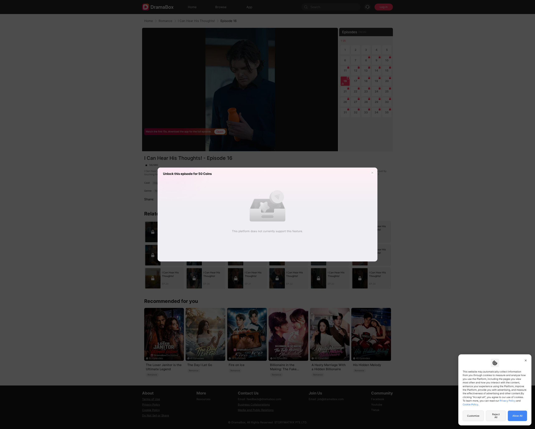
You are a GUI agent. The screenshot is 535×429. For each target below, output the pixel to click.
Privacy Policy (508, 400)
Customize (473, 415)
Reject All (496, 416)
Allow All (517, 415)
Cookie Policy (470, 404)
